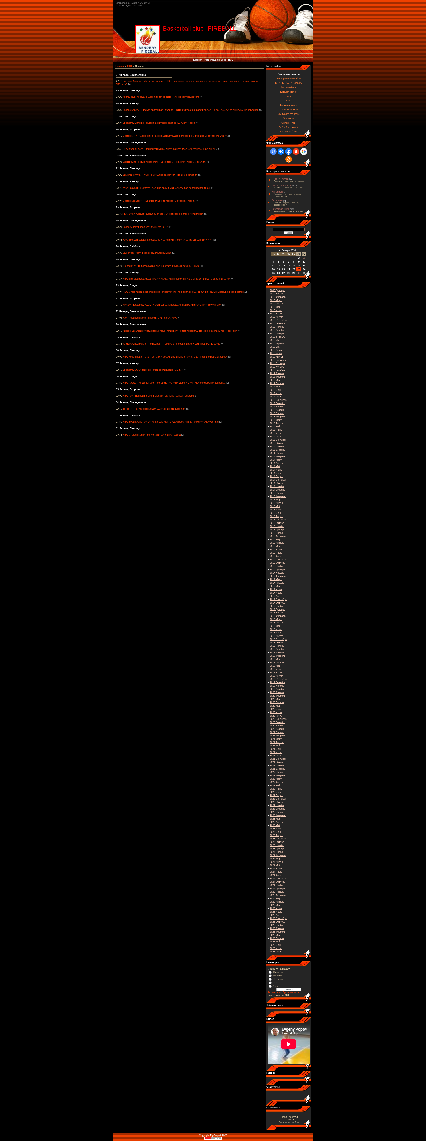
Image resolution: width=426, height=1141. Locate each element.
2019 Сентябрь (278, 679)
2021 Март (276, 739)
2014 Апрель (277, 463)
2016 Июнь (276, 549)
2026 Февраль (278, 931)
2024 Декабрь (277, 888)
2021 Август (276, 755)
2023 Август (276, 835)
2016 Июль (276, 552)
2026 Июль (276, 948)
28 (288, 273)
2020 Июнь (276, 709)
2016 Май (275, 546)
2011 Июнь (276, 350)
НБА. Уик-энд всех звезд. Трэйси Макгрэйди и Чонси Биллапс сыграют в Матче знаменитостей (176, 278)
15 (293, 265)
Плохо (276, 982)
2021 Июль (276, 752)
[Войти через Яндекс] (296, 151)
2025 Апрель (277, 901)
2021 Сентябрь (278, 758)
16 (299, 265)
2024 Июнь (276, 868)
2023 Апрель (277, 822)
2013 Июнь (276, 429)
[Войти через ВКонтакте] (281, 151)
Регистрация (211, 59)
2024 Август (276, 875)
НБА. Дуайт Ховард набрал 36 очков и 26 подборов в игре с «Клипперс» (162, 213)
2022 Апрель (277, 782)
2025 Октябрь (277, 921)
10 (304, 261)
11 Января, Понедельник (131, 311)
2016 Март (276, 539)
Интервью (277, 191)
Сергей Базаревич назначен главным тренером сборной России (159, 200)
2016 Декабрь (277, 569)
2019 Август (276, 675)
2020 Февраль (278, 695)
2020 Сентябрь (278, 719)
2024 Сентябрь (278, 878)
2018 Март (276, 619)
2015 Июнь (276, 509)
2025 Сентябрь (278, 918)
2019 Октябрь (277, 682)
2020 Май (275, 705)
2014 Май (275, 466)
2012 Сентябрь (278, 400)
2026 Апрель (277, 938)
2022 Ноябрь (277, 805)
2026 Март (276, 935)
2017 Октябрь (277, 602)
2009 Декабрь (277, 290)
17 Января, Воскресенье (131, 233)
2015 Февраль (278, 496)
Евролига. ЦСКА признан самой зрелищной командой (153, 369)
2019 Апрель (277, 662)
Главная (197, 59)
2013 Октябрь (277, 443)
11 (273, 265)
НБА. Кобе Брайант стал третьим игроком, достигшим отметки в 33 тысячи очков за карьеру (175, 356)
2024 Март (276, 858)
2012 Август (276, 396)
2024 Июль (276, 871)
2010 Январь (277, 293)
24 (304, 269)
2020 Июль (276, 712)
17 (304, 265)
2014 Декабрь (277, 489)
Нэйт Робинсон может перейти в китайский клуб (150, 317)
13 (283, 265)
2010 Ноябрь (277, 326)
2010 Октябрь (277, 323)
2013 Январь (277, 413)
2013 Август (276, 436)
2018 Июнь (276, 629)
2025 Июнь (276, 908)
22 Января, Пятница (128, 168)
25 (273, 273)
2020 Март (276, 699)
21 (288, 269)
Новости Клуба (280, 178)
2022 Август (276, 795)
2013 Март (276, 420)
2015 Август (276, 516)
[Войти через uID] (273, 151)
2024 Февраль (278, 855)
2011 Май (275, 346)
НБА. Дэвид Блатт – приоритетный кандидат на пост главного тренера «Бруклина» (169, 149)
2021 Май (275, 745)
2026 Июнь (276, 945)
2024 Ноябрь (277, 885)
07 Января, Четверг (128, 363)
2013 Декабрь (277, 449)
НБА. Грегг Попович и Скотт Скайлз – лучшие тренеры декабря (158, 395)
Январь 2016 (288, 250)
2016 (129, 66)
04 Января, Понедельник (131, 402)
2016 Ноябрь (277, 566)
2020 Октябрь (277, 722)
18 (273, 269)
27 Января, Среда (126, 116)
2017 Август (276, 596)
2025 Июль (276, 911)
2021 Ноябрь (277, 765)
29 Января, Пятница (128, 90)
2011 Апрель (277, 343)
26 (278, 273)
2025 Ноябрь (277, 925)
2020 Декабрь (277, 729)
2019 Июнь (276, 669)
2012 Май (275, 386)
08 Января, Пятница (128, 350)
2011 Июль (276, 353)
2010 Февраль (278, 297)
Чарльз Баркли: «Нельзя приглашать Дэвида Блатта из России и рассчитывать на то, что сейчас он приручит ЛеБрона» (190, 110)
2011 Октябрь (277, 363)
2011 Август (276, 356)
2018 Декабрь (277, 649)
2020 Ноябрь (277, 725)
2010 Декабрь (277, 330)
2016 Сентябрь (278, 559)
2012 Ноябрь (277, 406)
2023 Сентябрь (278, 838)
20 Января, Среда (126, 194)
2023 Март (276, 818)
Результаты (274, 992)
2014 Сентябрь (278, 479)
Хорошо (277, 975)
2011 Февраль (277, 336)
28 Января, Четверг (128, 103)
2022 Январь (277, 772)
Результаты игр (280, 209)
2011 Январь (277, 333)
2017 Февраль (278, 576)
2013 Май (275, 426)
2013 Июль (276, 433)
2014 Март (276, 459)
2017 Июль (276, 592)
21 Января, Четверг (128, 181)
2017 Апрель (277, 582)
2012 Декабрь (277, 410)
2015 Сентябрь (278, 519)
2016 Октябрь (277, 562)
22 (293, 269)
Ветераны (277, 200)
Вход (223, 59)
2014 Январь (277, 453)
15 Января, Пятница (128, 259)
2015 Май (275, 506)
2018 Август (276, 636)
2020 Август (276, 715)
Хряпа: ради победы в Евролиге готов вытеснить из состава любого (161, 96)
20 (283, 269)
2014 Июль (276, 473)
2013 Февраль (278, 416)
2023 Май (275, 825)
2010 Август (276, 316)
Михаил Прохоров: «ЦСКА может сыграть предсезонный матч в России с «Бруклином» (172, 304)
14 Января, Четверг (128, 272)
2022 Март (276, 778)
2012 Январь (277, 373)
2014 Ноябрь (277, 486)
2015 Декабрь (277, 529)
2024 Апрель (277, 862)
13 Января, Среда (126, 285)
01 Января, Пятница (128, 428)
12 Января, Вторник (128, 298)
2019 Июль (276, 672)
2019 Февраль (278, 655)
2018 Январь (277, 612)
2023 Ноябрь (277, 845)
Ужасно (277, 986)
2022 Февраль (278, 775)
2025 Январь (277, 891)
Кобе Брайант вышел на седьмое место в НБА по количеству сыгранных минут (168, 239)
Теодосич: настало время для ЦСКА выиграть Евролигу (154, 408)
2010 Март (276, 300)
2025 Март (276, 898)
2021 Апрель (277, 742)
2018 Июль (276, 632)
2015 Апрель (277, 503)
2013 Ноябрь (277, 446)
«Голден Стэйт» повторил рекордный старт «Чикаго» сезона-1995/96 (161, 266)
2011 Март (275, 340)
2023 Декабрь (277, 848)
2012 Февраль (278, 376)
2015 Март (276, 499)
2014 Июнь (276, 469)
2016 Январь (277, 533)
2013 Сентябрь (278, 439)
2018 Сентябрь (278, 639)
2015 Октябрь (277, 523)
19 (278, 269)
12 (278, 265)
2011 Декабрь (277, 370)
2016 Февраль (278, 536)
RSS (230, 59)
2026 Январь (277, 928)
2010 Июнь (276, 310)
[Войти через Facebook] (288, 151)
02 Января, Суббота (128, 415)
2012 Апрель (277, 383)
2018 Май (275, 626)
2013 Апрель (277, 423)
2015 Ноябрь (277, 526)
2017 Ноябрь (277, 606)
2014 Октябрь (277, 483)
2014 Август (276, 476)
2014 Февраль (278, 456)
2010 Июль (276, 313)
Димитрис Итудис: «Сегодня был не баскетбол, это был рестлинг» (160, 174)
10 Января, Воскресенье (131, 324)
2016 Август (276, 556)
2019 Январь (277, 652)
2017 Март (276, 579)
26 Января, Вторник (128, 129)
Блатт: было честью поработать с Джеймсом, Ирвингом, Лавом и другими (164, 161)
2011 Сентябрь (278, 360)
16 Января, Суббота (128, 246)
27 (283, 273)
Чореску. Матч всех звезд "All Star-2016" (145, 227)
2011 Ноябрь (277, 366)
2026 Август (276, 951)
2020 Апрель (277, 702)
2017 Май (275, 586)
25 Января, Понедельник (131, 142)
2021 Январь (277, 732)
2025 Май (275, 905)
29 (293, 273)
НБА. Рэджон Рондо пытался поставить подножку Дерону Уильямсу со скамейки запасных (174, 382)
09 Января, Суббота (128, 337)
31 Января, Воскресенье (131, 75)
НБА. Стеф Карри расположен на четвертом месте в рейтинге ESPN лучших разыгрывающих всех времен (183, 291)
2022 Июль (276, 792)
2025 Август (276, 915)
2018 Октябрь (277, 642)
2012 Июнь (276, 390)
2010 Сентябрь (278, 320)
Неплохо (278, 979)
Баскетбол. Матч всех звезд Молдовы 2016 (147, 252)
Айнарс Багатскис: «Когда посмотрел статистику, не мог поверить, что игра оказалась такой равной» (180, 330)
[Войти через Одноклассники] (288, 159)
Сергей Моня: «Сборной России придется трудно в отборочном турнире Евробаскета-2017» (175, 135)
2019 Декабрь (277, 689)
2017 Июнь (276, 589)
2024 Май (275, 865)
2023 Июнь (276, 828)
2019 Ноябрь (277, 685)
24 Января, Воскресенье (131, 155)
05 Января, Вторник (128, 389)
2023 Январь (277, 812)
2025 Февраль (278, 895)
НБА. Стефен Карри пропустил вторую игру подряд (152, 434)
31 (304, 273)
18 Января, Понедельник (131, 220)
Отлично (278, 972)
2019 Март (276, 659)
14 (288, 265)
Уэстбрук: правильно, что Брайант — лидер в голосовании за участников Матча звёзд (171, 343)
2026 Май (275, 941)
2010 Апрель (277, 303)
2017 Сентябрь (278, 599)
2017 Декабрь (277, 609)
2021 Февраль (278, 735)
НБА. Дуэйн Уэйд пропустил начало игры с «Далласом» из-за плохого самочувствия (171, 421)
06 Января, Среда (126, 376)
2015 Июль (276, 513)
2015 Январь (277, 493)
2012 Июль (276, 393)
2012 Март (276, 380)
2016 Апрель (277, 542)
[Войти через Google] (303, 151)
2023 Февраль (278, 815)
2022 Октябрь (277, 802)
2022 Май (275, 785)
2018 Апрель (277, 622)
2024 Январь (277, 852)
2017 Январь (277, 572)
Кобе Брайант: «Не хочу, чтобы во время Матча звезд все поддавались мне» (166, 188)
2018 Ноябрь (277, 645)
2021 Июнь (276, 749)
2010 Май (275, 307)
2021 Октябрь (277, 762)
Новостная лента (281, 185)
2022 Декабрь (277, 808)
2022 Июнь (276, 788)
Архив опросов (291, 992)
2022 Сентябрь (278, 798)
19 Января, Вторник (128, 207)
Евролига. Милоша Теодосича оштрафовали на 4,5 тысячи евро (159, 122)
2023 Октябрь (277, 842)
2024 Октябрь (277, 881)
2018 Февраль (278, 616)
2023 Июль (276, 832)
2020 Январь (277, 692)
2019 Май (275, 665)
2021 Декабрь (277, 768)
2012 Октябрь (277, 403)
